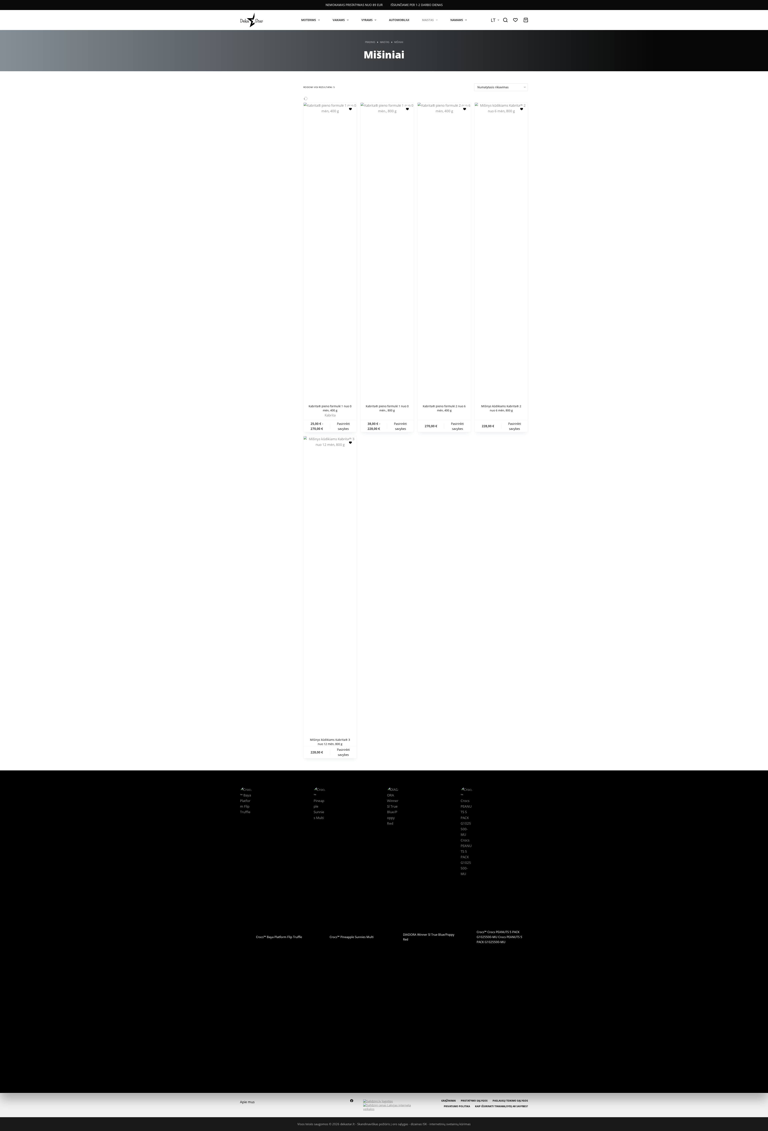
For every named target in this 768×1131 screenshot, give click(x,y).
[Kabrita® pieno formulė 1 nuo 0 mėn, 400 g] (330, 253)
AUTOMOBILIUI (399, 20)
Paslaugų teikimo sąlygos (510, 1100)
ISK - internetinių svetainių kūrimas (447, 1124)
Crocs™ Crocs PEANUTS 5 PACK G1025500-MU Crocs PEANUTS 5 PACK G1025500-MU (499, 937)
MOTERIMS (308, 20)
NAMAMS (456, 20)
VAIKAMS (339, 20)
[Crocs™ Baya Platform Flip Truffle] (246, 937)
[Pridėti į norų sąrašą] (350, 109)
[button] (495, 20)
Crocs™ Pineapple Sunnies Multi (352, 937)
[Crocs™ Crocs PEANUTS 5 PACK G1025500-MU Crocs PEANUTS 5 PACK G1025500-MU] (467, 937)
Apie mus (247, 1102)
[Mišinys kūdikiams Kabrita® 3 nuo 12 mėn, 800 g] (330, 586)
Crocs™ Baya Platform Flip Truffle (279, 937)
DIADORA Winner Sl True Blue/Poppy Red (428, 936)
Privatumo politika (457, 1106)
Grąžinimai (448, 1100)
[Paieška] (505, 20)
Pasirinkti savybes (343, 426)
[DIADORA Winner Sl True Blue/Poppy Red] (393, 937)
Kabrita (330, 415)
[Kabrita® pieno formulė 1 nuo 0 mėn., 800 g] (387, 253)
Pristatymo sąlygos (474, 1100)
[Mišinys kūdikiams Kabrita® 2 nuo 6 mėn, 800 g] (501, 253)
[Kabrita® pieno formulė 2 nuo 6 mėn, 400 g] (444, 253)
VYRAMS (367, 20)
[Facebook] (351, 1100)
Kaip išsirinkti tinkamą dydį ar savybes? (501, 1106)
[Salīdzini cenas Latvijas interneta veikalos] (389, 1107)
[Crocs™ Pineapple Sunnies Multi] (320, 937)
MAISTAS (428, 20)
